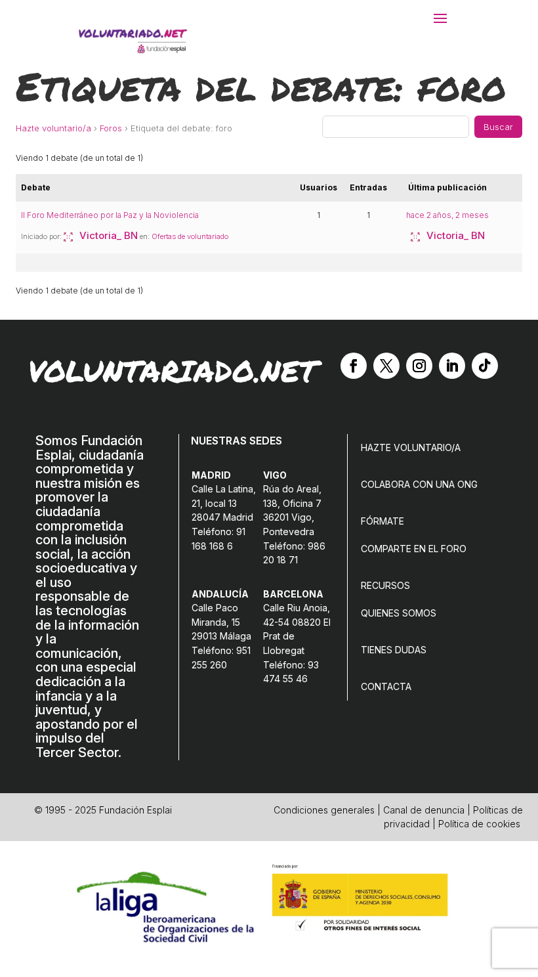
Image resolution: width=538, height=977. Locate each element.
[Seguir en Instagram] (419, 366)
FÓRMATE (382, 521)
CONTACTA (386, 686)
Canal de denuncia (424, 809)
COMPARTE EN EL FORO (413, 548)
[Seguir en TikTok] (485, 366)
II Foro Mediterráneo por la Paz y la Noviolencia (110, 215)
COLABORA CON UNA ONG (419, 484)
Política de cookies (479, 823)
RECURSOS (385, 585)
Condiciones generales (324, 809)
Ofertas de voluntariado (190, 236)
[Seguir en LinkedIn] (452, 366)
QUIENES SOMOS (398, 613)
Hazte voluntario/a (53, 128)
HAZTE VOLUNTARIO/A (411, 447)
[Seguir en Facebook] (354, 366)
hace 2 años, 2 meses (447, 215)
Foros (111, 128)
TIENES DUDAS (393, 649)
